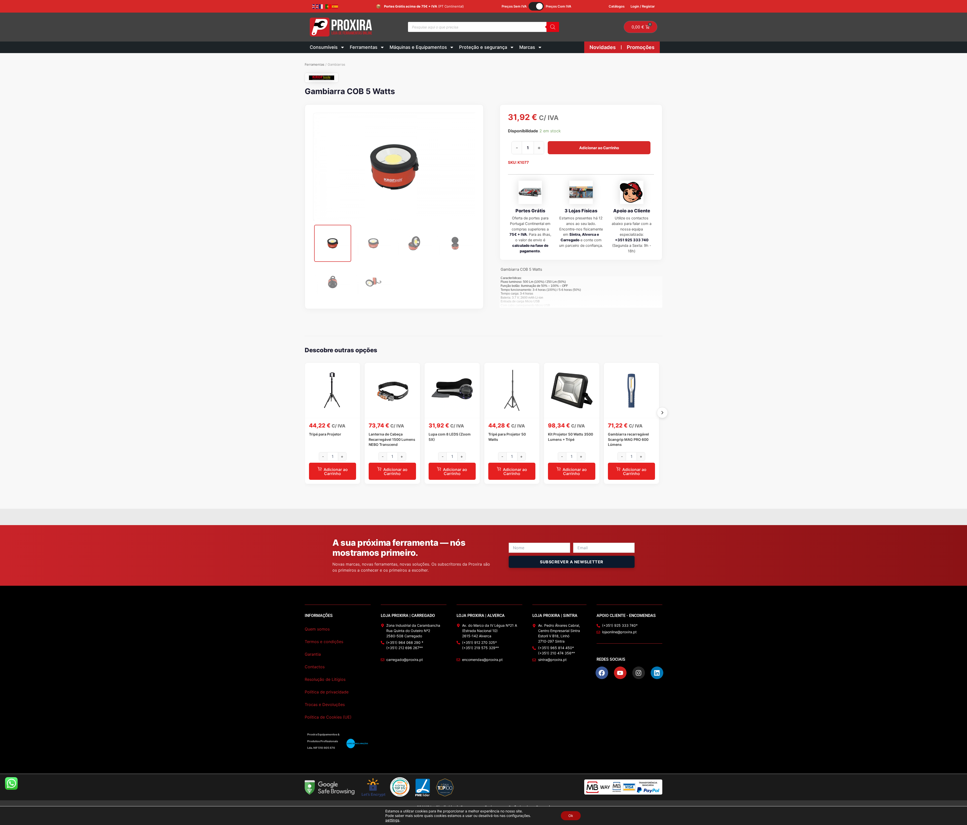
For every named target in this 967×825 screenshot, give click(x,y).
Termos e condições (324, 641)
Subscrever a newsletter (571, 561)
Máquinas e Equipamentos (418, 47)
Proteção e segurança (483, 47)
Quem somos (317, 629)
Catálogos (617, 6)
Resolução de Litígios (325, 679)
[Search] (552, 27)
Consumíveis (324, 47)
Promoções (640, 47)
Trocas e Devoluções (325, 704)
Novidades (603, 47)
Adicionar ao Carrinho (599, 147)
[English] (315, 6)
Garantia (313, 654)
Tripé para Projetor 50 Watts (507, 436)
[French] (322, 6)
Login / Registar (643, 6)
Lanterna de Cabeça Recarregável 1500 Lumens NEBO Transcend (392, 439)
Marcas (527, 47)
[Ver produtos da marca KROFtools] (321, 78)
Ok (570, 815)
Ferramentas (363, 47)
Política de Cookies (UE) (328, 717)
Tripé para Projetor (325, 434)
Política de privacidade (327, 691)
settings (392, 820)
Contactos (315, 666)
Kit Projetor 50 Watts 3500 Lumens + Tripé (570, 436)
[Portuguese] (328, 6)
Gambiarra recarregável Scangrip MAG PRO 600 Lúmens (628, 439)
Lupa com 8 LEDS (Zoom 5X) (450, 436)
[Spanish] (335, 6)
